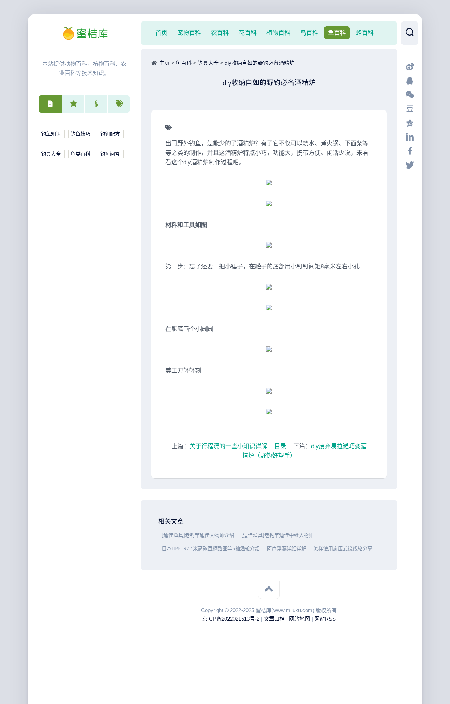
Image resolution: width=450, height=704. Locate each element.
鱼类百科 (80, 154)
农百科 (220, 32)
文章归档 (274, 619)
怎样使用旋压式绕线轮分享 (342, 549)
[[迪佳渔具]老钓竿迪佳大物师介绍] (160, 535)
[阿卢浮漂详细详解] (265, 549)
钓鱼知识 (51, 134)
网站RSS (325, 619)
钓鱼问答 (110, 154)
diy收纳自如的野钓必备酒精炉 (260, 63)
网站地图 (299, 619)
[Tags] (118, 104)
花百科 (248, 32)
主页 (164, 63)
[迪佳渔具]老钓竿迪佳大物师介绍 (198, 535)
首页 (161, 32)
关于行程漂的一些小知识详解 (228, 446)
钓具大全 (51, 154)
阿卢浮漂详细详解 (286, 549)
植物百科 (278, 32)
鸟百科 (309, 32)
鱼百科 (337, 32)
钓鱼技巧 (80, 134)
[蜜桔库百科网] (84, 33)
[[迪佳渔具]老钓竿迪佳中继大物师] (239, 535)
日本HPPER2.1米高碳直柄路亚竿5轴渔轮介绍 (211, 549)
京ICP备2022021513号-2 (230, 619)
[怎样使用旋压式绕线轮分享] (311, 549)
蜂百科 (365, 32)
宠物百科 (189, 32)
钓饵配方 (110, 134)
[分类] (50, 104)
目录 (280, 446)
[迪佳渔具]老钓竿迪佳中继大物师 (277, 535)
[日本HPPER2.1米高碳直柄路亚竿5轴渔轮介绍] (160, 549)
